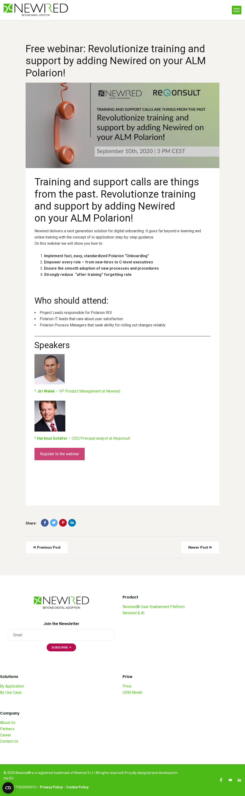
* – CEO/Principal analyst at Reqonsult (82, 438)
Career (5, 735)
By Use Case (11, 692)
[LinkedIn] (72, 523)
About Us (7, 722)
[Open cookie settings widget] (8, 788)
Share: (31, 523)
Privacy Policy (51, 787)
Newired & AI (133, 613)
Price (126, 686)
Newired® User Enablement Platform (153, 606)
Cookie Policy (77, 787)
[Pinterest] (63, 523)
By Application (12, 686)
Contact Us (9, 741)
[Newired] (36, 10)
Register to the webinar (59, 454)
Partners (7, 729)
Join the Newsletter (61, 623)
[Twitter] (54, 523)
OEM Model (132, 692)
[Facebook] (45, 523)
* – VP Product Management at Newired (77, 391)
